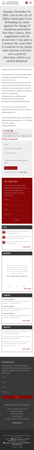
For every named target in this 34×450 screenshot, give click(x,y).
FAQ (4, 227)
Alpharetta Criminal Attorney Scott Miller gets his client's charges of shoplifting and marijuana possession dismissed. (16, 343)
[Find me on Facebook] (9, 136)
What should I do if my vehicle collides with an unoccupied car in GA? (17, 232)
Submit (17, 219)
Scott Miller (24, 120)
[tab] (9, 286)
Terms (25, 172)
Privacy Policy (19, 437)
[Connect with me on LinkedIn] (24, 136)
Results (7, 327)
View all (25, 247)
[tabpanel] (17, 271)
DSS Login (20, 447)
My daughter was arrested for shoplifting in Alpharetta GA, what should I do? (18, 237)
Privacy (21, 172)
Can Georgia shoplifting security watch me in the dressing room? (18, 242)
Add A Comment (11, 168)
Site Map (15, 447)
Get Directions (16, 422)
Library (6, 295)
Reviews (7, 253)
